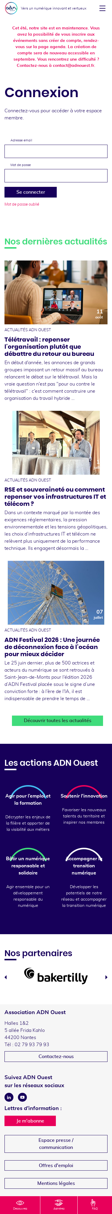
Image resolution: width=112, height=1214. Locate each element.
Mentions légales (56, 1183)
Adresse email (21, 140)
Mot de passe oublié (21, 204)
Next (106, 977)
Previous (5, 977)
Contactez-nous (56, 1056)
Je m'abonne (30, 1121)
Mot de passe (20, 165)
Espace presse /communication (56, 1144)
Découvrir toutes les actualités (57, 720)
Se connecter (30, 192)
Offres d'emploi (56, 1165)
